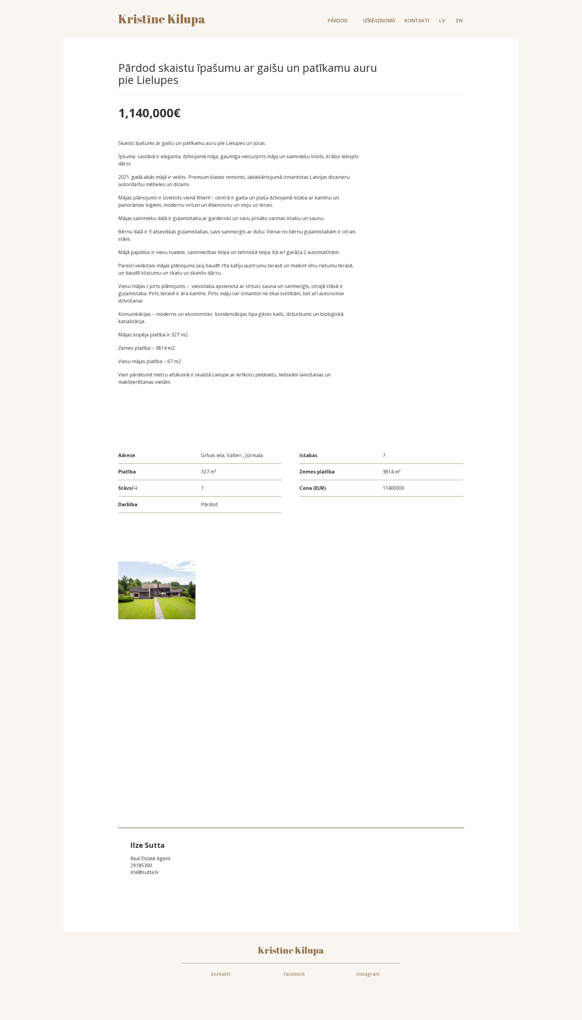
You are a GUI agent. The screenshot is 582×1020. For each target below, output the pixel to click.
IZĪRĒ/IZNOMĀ (379, 20)
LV (442, 20)
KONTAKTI (416, 20)
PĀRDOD (338, 20)
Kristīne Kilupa (291, 950)
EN (459, 20)
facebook (294, 974)
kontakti (220, 974)
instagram (368, 974)
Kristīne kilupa (161, 19)
